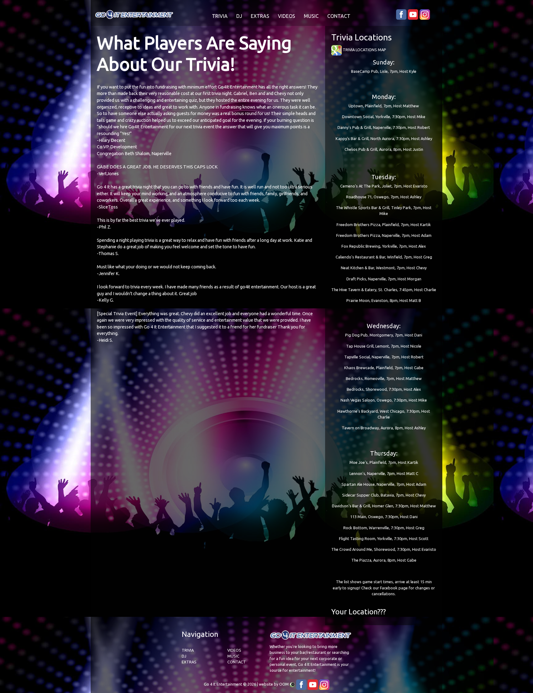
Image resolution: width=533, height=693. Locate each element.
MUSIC (311, 16)
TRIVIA (220, 16)
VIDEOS (286, 16)
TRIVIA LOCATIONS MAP (364, 49)
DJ (239, 16)
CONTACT (338, 16)
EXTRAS (260, 16)
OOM (284, 684)
